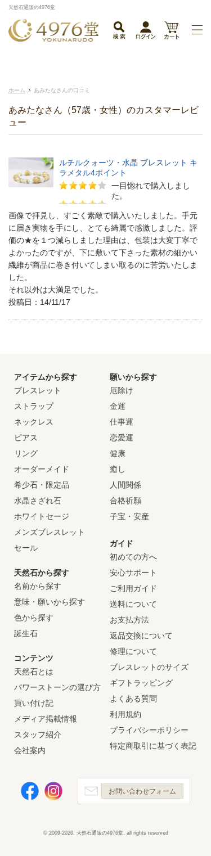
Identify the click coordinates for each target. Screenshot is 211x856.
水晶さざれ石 (37, 500)
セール (26, 547)
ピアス (26, 437)
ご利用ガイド (133, 588)
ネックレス (33, 421)
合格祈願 (125, 500)
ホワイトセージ (41, 516)
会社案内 (30, 750)
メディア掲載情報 (45, 718)
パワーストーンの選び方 (57, 687)
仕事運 (121, 421)
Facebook (30, 791)
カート (171, 31)
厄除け (121, 390)
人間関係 (125, 484)
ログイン (145, 32)
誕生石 (26, 633)
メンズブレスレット (49, 532)
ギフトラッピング (141, 682)
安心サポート (133, 572)
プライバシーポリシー (149, 730)
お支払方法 (129, 619)
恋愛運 (121, 437)
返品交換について (141, 635)
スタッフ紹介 (37, 734)
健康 (117, 453)
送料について (133, 604)
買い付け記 (33, 703)
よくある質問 (133, 698)
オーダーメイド (41, 469)
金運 (117, 406)
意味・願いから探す (49, 601)
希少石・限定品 (41, 484)
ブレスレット (37, 390)
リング (26, 453)
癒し (117, 469)
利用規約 (125, 714)
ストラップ (33, 406)
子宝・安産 (129, 516)
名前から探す (37, 586)
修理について (133, 651)
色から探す (33, 617)
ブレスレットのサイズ (149, 667)
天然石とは (33, 671)
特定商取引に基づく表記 (153, 745)
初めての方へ (133, 556)
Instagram (53, 791)
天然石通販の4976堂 (53, 30)
